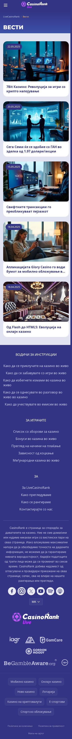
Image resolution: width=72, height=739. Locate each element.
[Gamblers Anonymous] (30, 640)
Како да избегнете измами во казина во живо (34, 382)
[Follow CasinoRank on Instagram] (22, 591)
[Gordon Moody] (36, 651)
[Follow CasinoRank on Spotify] (50, 591)
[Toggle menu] (6, 5)
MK (34, 602)
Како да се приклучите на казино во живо (36, 366)
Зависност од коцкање (36, 453)
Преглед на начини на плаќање (36, 446)
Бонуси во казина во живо (36, 439)
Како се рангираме (36, 502)
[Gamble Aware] (30, 662)
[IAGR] (15, 640)
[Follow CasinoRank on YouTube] (41, 591)
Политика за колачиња (20, 725)
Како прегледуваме (36, 495)
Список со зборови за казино (36, 431)
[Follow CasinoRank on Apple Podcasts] (60, 591)
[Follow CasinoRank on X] (31, 591)
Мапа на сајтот (36, 733)
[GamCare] (51, 640)
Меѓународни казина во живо (36, 460)
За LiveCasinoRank (36, 487)
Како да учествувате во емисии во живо (36, 404)
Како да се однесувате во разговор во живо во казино (32, 394)
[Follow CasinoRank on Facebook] (12, 591)
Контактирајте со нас (36, 509)
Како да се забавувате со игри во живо (36, 373)
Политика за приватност (51, 725)
